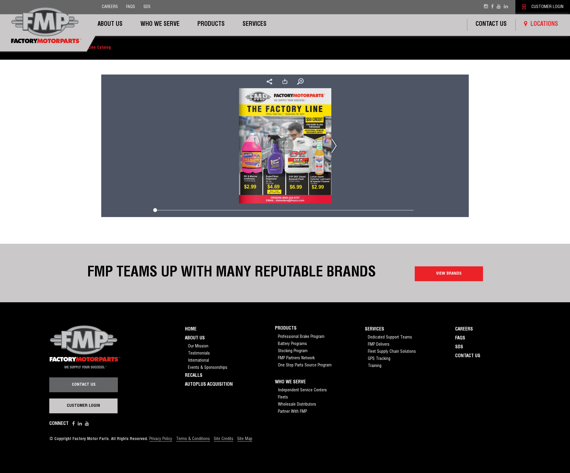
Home (191, 329)
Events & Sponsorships (207, 368)
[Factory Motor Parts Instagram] (486, 7)
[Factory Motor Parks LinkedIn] (506, 7)
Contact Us (491, 25)
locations (544, 25)
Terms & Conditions (193, 439)
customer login (546, 7)
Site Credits (223, 439)
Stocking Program (293, 351)
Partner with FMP (292, 412)
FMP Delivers (379, 345)
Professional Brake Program (301, 337)
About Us (110, 25)
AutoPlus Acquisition (209, 384)
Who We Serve (160, 25)
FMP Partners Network (296, 358)
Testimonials (199, 354)
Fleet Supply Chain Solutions (392, 352)
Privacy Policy (160, 439)
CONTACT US (84, 385)
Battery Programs (292, 344)
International (198, 361)
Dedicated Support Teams (390, 338)
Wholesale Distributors (297, 405)
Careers (110, 7)
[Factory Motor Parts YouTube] (499, 7)
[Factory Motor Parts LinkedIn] (80, 424)
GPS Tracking (379, 359)
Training (374, 366)
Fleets (283, 398)
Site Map (244, 439)
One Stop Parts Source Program (305, 365)
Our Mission (198, 346)
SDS (147, 7)
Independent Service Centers (302, 390)
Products (211, 25)
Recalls (193, 376)
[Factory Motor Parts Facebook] (492, 7)
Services (255, 25)
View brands (449, 274)
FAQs (130, 7)
